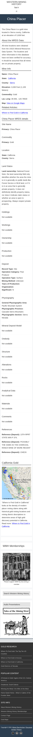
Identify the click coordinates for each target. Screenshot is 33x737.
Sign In (16, 7)
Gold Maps (4, 719)
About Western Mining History (11, 707)
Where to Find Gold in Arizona (11, 658)
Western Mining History (16, 3)
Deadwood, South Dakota (9, 685)
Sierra (12, 83)
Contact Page (5, 715)
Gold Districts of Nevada (9, 666)
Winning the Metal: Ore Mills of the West (15, 689)
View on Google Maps (16, 103)
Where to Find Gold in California (15, 113)
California (12, 78)
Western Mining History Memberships (14, 711)
